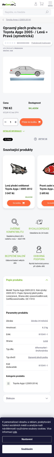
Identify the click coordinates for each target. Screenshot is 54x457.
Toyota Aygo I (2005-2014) (25, 383)
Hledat (47, 12)
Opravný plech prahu (38, 357)
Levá (45, 341)
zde (15, 432)
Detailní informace (12, 131)
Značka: (8, 51)
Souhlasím (27, 449)
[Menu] (50, 4)
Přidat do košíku (29, 122)
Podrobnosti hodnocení (41, 43)
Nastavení (27, 439)
